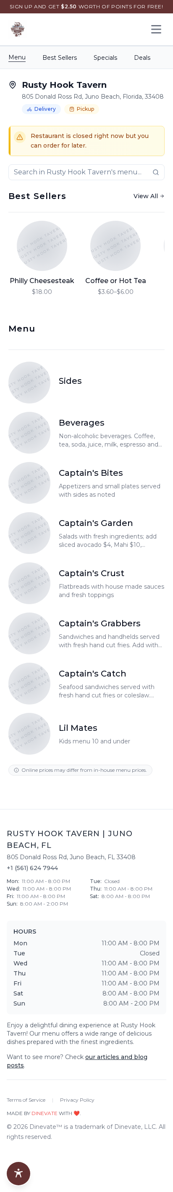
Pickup (85, 109)
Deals (142, 57)
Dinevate (44, 1113)
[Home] (17, 29)
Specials (105, 57)
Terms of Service (26, 1100)
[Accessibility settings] (18, 1173)
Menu (17, 57)
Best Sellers (59, 57)
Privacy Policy (77, 1100)
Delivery (45, 109)
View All (146, 196)
